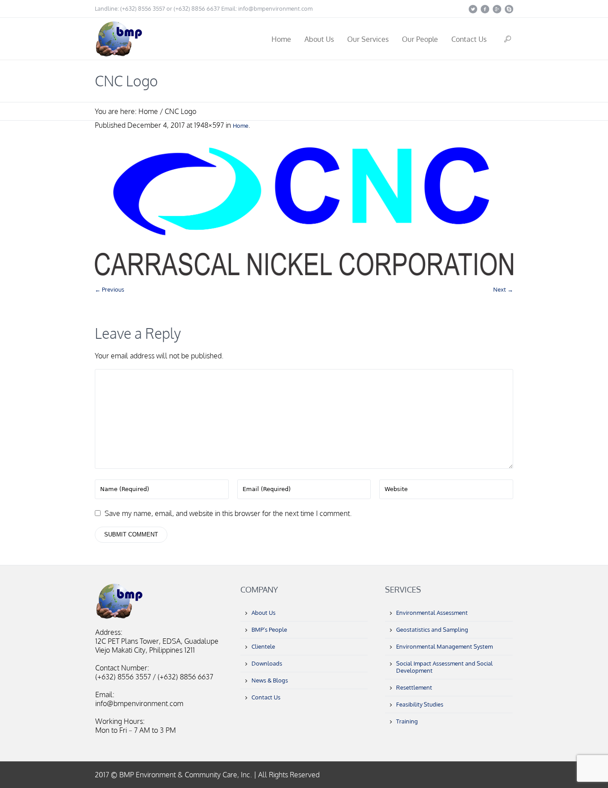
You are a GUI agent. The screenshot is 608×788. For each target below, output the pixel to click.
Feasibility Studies (419, 704)
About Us (263, 612)
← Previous (109, 289)
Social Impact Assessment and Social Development (444, 667)
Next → (503, 289)
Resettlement (414, 687)
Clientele (263, 646)
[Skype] (508, 8)
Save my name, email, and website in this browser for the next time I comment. (228, 513)
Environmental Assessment (432, 612)
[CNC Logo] (304, 211)
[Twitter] (472, 8)
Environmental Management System (444, 646)
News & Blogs (269, 680)
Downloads (266, 663)
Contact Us (265, 697)
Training (407, 721)
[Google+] (496, 8)
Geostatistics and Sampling (432, 629)
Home (148, 111)
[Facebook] (484, 8)
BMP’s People (269, 629)
